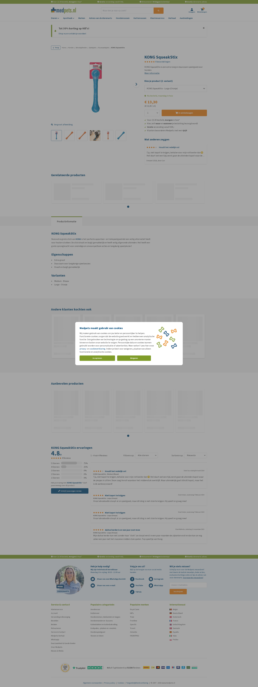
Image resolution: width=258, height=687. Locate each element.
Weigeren (134, 358)
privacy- (83, 348)
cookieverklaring (97, 348)
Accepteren (97, 358)
